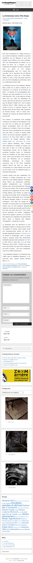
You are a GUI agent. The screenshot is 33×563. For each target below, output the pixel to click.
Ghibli (24, 508)
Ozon (26, 519)
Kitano (20, 512)
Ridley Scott (25, 521)
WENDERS (21, 529)
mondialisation (21, 516)
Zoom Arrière (6, 531)
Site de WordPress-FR (8, 546)
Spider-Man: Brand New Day (20, 363)
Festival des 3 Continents (15, 506)
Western (27, 529)
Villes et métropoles (10, 529)
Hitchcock (14, 511)
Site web (6, 320)
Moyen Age (7, 518)
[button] (31, 187)
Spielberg (24, 525)
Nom (5, 307)
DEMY (25, 501)
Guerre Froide (8, 509)
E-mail (5, 314)
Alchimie (6, 500)
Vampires (25, 527)
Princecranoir (6, 363)
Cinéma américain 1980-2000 (10, 265)
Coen (23, 501)
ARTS (12, 500)
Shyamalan (18, 525)
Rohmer (4, 523)
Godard (27, 508)
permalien (5, 268)
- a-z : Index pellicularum (21, 264)
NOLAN (22, 519)
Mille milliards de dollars (20, 358)
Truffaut (19, 527)
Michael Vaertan (7, 358)
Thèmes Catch (21, 560)
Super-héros (7, 526)
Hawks (16, 510)
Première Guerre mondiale (10, 521)
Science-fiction (12, 522)
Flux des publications (8, 543)
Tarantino (15, 527)
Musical (16, 518)
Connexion (6, 541)
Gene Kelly (20, 508)
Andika (5, 361)
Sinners (16, 359)
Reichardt (20, 520)
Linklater (19, 514)
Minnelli (16, 516)
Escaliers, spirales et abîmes (12, 504)
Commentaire (7, 285)
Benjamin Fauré (19, 18)
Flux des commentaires (9, 545)
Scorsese (20, 523)
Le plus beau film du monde (14, 513)
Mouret (26, 516)
